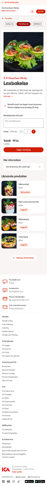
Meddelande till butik (13, 115)
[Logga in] (32, 12)
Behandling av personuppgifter (14, 454)
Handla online (7, 321)
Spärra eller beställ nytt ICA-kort (14, 451)
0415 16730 (17, 472)
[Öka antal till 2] (34, 132)
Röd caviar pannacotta (29, 202)
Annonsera (6, 415)
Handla (5, 316)
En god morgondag (9, 433)
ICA (3, 387)
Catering (5, 328)
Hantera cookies (8, 457)
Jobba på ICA (7, 419)
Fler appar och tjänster (11, 356)
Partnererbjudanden (10, 377)
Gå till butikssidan (12, 2)
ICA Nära (5, 398)
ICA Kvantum (7, 405)
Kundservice (7, 439)
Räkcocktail (24, 184)
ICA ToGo (5, 352)
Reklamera (6, 444)
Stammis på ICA (9, 362)
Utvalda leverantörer (10, 412)
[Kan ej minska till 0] (21, 132)
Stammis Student (8, 370)
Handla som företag (10, 335)
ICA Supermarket (8, 401)
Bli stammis (6, 366)
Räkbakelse (24, 219)
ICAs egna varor (8, 391)
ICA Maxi (5, 408)
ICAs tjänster (8, 341)
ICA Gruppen (7, 394)
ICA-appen (6, 345)
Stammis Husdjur (8, 373)
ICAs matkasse (7, 324)
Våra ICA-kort (7, 380)
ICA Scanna (6, 349)
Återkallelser (7, 447)
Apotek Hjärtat (8, 331)
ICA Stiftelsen (7, 430)
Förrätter (8, 18)
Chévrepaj (23, 237)
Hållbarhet (7, 425)
